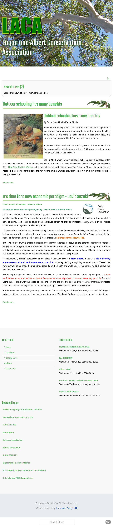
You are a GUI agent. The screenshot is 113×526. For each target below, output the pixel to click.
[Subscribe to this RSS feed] (108, 78)
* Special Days (11, 357)
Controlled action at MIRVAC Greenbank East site (18, 478)
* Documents (10, 368)
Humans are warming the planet (69, 391)
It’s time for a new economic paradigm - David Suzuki (45, 197)
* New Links (9, 352)
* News (7, 347)
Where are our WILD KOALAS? (12, 447)
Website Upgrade (64, 369)
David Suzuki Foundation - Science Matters (22, 204)
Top (108, 522)
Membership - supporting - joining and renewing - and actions (78, 380)
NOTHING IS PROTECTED (10, 455)
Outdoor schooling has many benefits (32, 104)
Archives (8, 363)
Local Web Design (64, 508)
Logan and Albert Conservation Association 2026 (74, 347)
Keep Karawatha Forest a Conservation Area (16, 463)
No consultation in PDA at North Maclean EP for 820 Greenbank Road (24, 470)
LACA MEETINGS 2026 (65, 358)
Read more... (9, 182)
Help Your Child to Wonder (20, 167)
